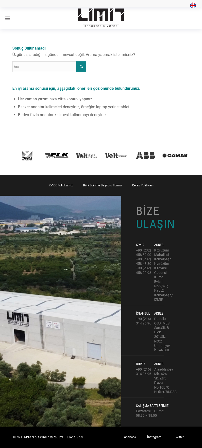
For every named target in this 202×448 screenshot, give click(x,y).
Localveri (75, 437)
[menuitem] (191, 5)
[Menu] (7, 18)
